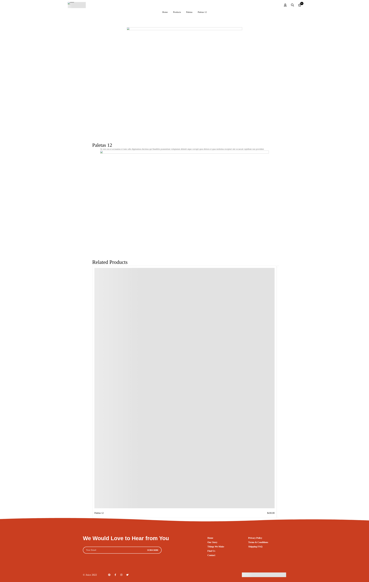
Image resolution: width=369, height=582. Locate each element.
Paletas (189, 12)
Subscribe (152, 550)
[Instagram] (121, 575)
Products (177, 12)
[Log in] (285, 5)
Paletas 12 (99, 513)
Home (165, 12)
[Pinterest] (109, 575)
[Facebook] (115, 575)
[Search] (292, 5)
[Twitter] (127, 575)
